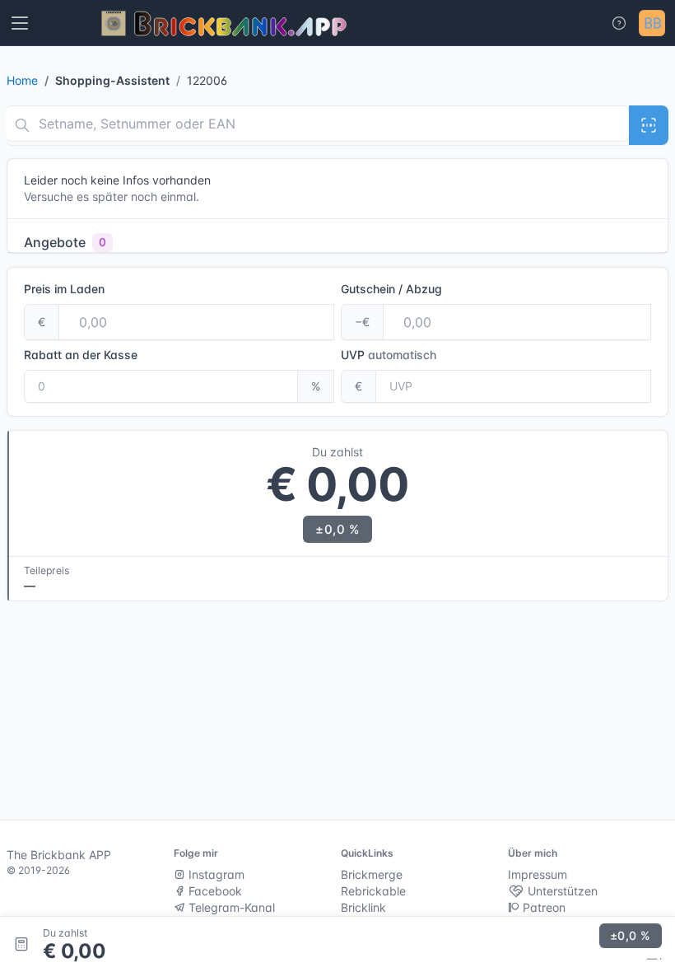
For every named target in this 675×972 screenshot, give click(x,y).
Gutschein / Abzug (391, 289)
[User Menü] (651, 23)
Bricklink (363, 907)
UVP (388, 355)
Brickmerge (372, 874)
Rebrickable (373, 891)
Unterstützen (561, 891)
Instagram (214, 874)
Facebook (213, 891)
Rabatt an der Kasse (80, 355)
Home (22, 80)
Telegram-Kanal (230, 907)
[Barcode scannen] (648, 125)
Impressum (537, 874)
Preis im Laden (64, 289)
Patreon (542, 907)
